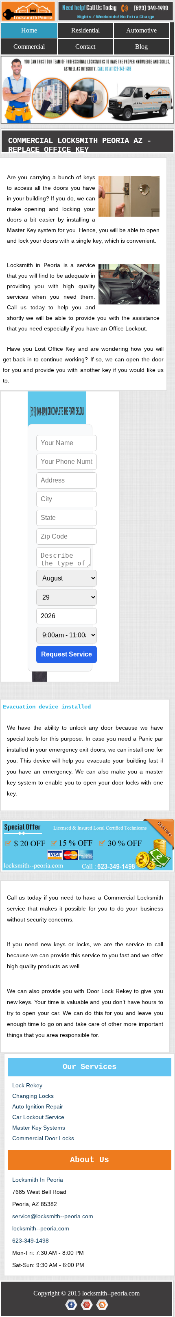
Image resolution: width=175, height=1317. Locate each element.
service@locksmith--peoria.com (52, 1216)
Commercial (29, 46)
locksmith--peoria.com (40, 1228)
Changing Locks (33, 1096)
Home (29, 30)
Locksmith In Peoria (37, 1179)
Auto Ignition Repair (37, 1106)
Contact (85, 46)
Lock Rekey (27, 1085)
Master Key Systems (38, 1127)
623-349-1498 (30, 1240)
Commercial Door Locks (43, 1138)
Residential (85, 30)
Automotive (141, 30)
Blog (141, 46)
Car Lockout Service (38, 1117)
